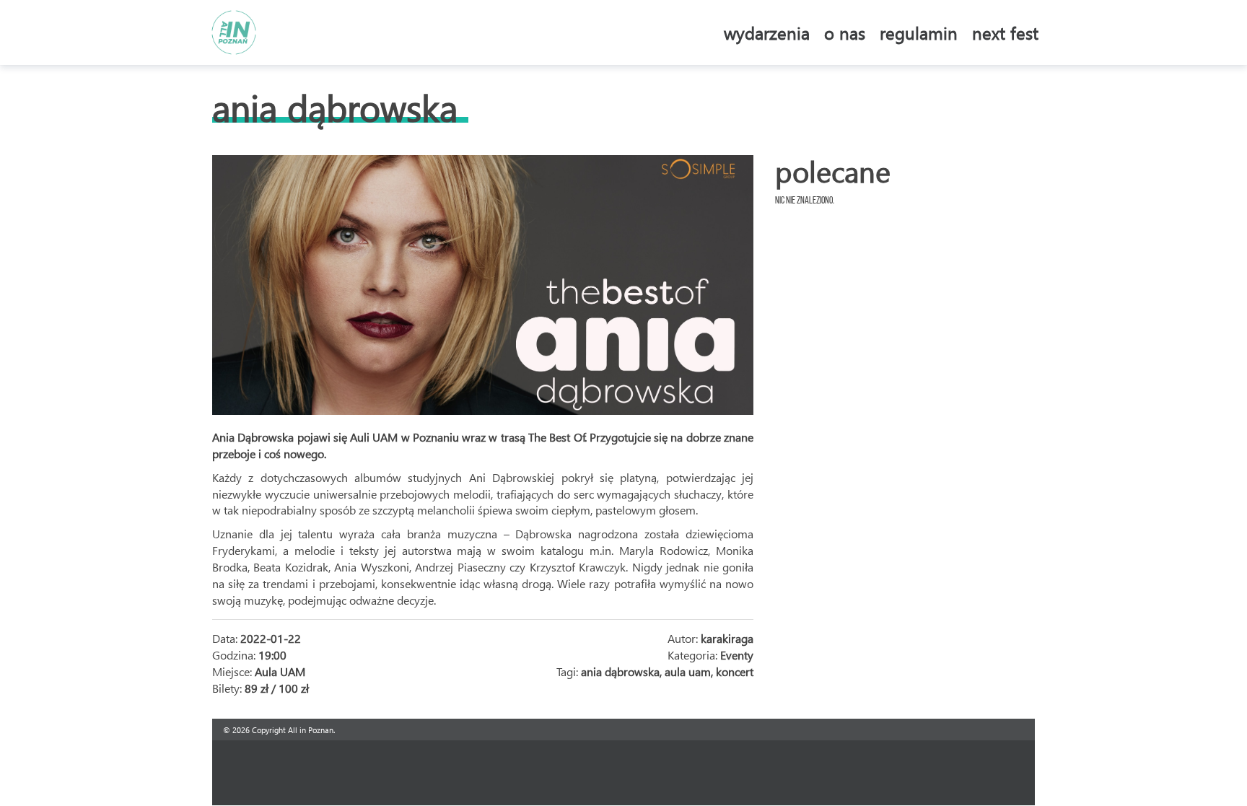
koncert (734, 671)
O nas (844, 32)
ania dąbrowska (620, 671)
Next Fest (1005, 32)
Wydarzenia (767, 32)
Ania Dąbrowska (335, 107)
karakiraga (727, 638)
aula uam (688, 671)
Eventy (736, 654)
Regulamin (919, 32)
